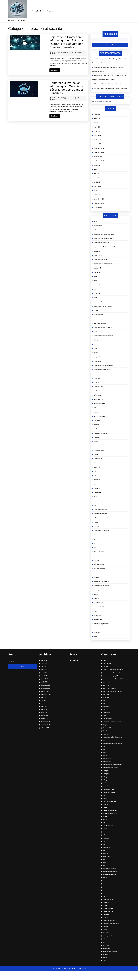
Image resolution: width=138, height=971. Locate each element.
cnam (96, 297)
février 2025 (97, 190)
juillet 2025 (97, 169)
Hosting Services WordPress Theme (64, 968)
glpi (95, 344)
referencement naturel (100, 518)
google (96, 352)
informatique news (99, 399)
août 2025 (97, 165)
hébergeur (97, 382)
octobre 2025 (98, 156)
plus (95, 496)
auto (95, 280)
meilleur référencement (101, 433)
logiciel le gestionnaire (100, 416)
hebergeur (97, 378)
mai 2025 (97, 178)
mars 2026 (97, 135)
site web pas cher (99, 568)
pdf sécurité (97, 480)
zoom (96, 636)
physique (97, 488)
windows (96, 628)
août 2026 (97, 114)
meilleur (96, 424)
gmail (95, 348)
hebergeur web (98, 386)
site (95, 547)
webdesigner (98, 619)
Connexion (75, 660)
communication (98, 302)
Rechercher (110, 34)
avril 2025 (97, 182)
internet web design (100, 403)
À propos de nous (37, 11)
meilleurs (97, 437)
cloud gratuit (97, 293)
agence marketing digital (101, 242)
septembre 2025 (99, 161)
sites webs (97, 573)
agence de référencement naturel (104, 234)
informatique (98, 395)
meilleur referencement (101, 429)
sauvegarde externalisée (101, 530)
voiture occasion (99, 607)
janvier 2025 (97, 195)
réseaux (96, 526)
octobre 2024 (98, 207)
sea (95, 535)
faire (95, 331)
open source (98, 458)
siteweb (96, 577)
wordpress (97, 632)
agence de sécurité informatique (104, 238)
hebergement (98, 361)
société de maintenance (101, 581)
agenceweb (97, 268)
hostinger (97, 391)
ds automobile (98, 314)
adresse (96, 230)
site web (96, 560)
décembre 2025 (99, 148)
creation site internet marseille (103, 306)
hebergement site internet (102, 369)
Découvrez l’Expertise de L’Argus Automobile (108, 84)
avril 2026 (97, 131)
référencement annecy (101, 513)
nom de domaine (99, 450)
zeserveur (70, 52)
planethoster (98, 492)
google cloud (98, 357)
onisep (96, 454)
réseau (96, 522)
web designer (98, 615)
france (96, 340)
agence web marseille (100, 259)
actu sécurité (98, 225)
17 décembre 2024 (58, 98)
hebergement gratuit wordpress (103, 365)
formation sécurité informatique (103, 336)
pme (95, 501)
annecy (96, 276)
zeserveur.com (16, 20)
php (95, 484)
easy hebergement (100, 323)
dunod (96, 319)
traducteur (97, 598)
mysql (96, 441)
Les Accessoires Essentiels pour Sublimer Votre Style (110, 88)
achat (95, 221)
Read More (55, 70)
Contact (49, 11)
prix (95, 505)
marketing (97, 420)
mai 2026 (97, 127)
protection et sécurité (100, 509)
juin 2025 (97, 173)
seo (95, 539)
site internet (97, 556)
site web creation (99, 564)
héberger (97, 374)
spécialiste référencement (102, 585)
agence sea (97, 251)
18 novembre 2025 (58, 52)
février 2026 (97, 140)
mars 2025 (97, 186)
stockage (97, 590)
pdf (95, 475)
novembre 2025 (99, 152)
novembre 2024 (99, 203)
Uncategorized (98, 602)
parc (95, 471)
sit (94, 543)
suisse (96, 594)
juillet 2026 (97, 118)
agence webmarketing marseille (103, 264)
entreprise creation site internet (103, 327)
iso (95, 408)
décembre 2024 (99, 199)
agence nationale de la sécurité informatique (107, 247)
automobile (97, 285)
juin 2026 (97, 123)
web (95, 611)
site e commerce (99, 552)
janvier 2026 (97, 144)
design (96, 310)
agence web (97, 255)
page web (97, 467)
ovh (95, 463)
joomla (96, 412)
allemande (97, 272)
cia (95, 289)
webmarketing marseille (101, 623)
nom (95, 446)
